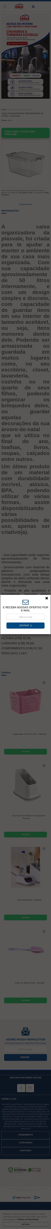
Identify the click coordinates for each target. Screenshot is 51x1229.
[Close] (47, 598)
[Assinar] (26, 625)
